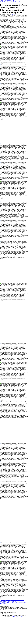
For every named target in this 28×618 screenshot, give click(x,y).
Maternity (13, 14)
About (4, 0)
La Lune (22, 616)
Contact (20, 1)
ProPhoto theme (14, 616)
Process (11, 0)
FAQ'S (14, 0)
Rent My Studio (3, 1)
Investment (7, 0)
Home (1, 0)
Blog (14, 1)
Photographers (10, 1)
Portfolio (17, 1)
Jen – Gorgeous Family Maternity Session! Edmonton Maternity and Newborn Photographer (12, 600)
